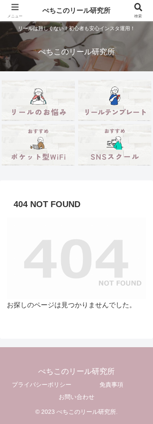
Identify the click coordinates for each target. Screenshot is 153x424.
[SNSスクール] (115, 144)
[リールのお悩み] (38, 100)
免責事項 (111, 384)
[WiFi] (38, 144)
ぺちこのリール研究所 (76, 10)
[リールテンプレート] (115, 100)
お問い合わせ (76, 396)
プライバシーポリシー (41, 384)
